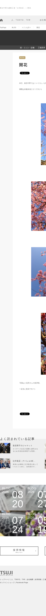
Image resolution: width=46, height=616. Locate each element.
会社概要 (30, 579)
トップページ (5, 579)
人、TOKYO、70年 (21, 20)
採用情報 (19, 551)
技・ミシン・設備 (27, 48)
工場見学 (41, 48)
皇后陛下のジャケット (22, 446)
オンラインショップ (7, 582)
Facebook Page (22, 582)
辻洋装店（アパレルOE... (24, 461)
